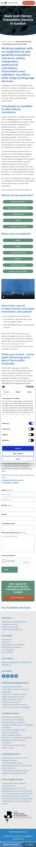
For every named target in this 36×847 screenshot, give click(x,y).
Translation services (10, 624)
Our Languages (8, 650)
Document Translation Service (14, 730)
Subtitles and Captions (11, 702)
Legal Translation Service (12, 735)
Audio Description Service (12, 687)
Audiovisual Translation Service (14, 694)
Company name (8, 523)
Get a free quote (18, 597)
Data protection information (13, 645)
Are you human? (8, 555)
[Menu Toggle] (2, 3)
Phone (4, 514)
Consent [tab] (6, 392)
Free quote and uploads (11, 647)
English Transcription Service (13, 697)
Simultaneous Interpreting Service (15, 771)
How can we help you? (14, 532)
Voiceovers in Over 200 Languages (16, 707)
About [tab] (30, 392)
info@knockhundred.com (12, 480)
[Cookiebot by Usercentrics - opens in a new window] (26, 387)
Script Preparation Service (12, 699)
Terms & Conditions (24, 836)
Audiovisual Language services (14, 622)
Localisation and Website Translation (17, 738)
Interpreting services (10, 627)
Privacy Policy (18, 839)
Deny (18, 459)
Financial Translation (10, 732)
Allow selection (18, 453)
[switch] (31, 429)
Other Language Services (12, 629)
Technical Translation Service (13, 745)
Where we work (8, 748)
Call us (30, 845)
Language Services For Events (14, 788)
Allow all (18, 448)
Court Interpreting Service (12, 763)
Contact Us (6, 642)
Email (7, 505)
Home (3, 42)
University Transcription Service (14, 704)
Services (11, 42)
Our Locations (7, 652)
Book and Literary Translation (13, 722)
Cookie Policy (9, 836)
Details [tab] (18, 392)
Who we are (6, 639)
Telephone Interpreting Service (14, 773)
